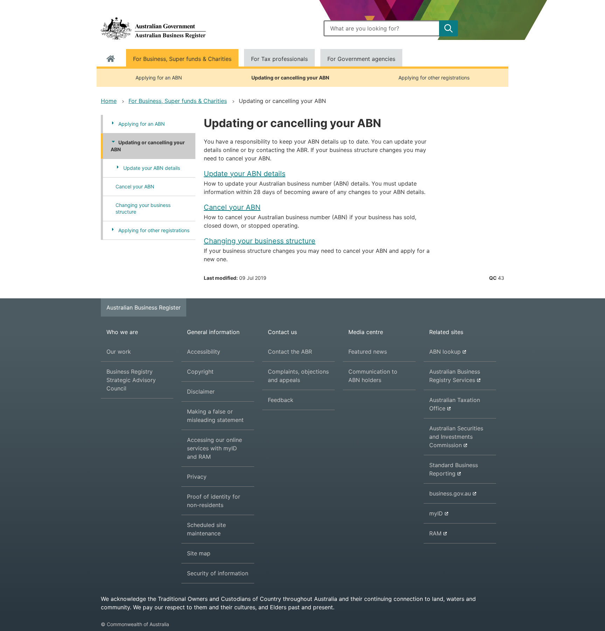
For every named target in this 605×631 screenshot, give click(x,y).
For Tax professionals (279, 58)
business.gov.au (450, 496)
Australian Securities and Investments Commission (456, 440)
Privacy (197, 476)
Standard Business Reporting (453, 472)
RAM (443, 536)
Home (110, 59)
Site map (198, 553)
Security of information (217, 573)
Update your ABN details (151, 168)
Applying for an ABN (158, 78)
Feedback (280, 399)
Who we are (122, 331)
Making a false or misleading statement (215, 415)
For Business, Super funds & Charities (182, 58)
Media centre (365, 331)
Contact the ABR (290, 351)
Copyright (200, 371)
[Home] (153, 28)
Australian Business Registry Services (454, 379)
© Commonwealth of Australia (135, 624)
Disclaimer (201, 391)
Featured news (367, 351)
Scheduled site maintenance (206, 529)
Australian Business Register (143, 307)
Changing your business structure (143, 208)
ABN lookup (445, 354)
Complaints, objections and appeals (298, 375)
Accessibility (203, 351)
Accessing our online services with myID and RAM (214, 448)
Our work (118, 351)
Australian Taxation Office (454, 407)
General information (213, 331)
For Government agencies (361, 58)
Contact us (282, 331)
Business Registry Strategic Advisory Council (131, 380)
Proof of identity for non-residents (213, 500)
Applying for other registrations (434, 78)
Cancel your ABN (135, 186)
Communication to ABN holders (372, 375)
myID (443, 516)
